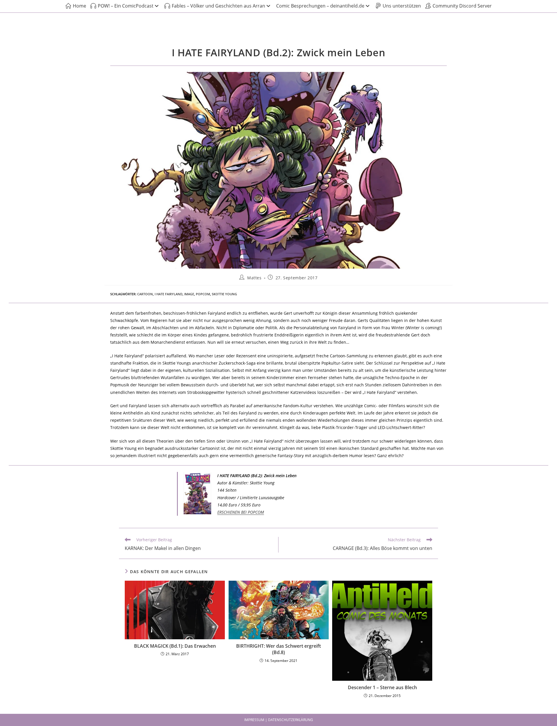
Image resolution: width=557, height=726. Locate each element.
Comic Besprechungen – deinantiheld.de (320, 6)
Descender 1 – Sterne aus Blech (382, 687)
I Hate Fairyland (168, 294)
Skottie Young (224, 294)
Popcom (203, 294)
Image (189, 294)
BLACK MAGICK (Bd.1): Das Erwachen (175, 646)
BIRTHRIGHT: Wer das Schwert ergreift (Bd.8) (278, 649)
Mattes (254, 277)
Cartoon (145, 294)
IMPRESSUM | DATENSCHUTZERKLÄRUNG (278, 719)
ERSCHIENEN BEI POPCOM (240, 512)
